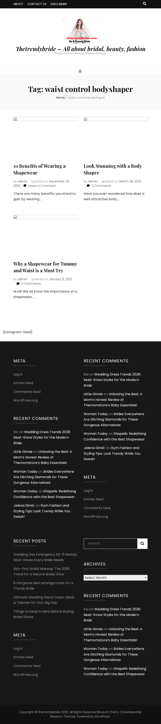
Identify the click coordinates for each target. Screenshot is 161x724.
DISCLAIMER (59, 4)
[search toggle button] (144, 4)
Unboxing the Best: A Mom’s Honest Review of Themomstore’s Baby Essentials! (42, 457)
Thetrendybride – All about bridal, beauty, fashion (80, 49)
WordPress (102, 716)
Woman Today (25, 471)
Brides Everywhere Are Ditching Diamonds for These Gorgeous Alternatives (43, 477)
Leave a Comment (42, 186)
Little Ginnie (22, 451)
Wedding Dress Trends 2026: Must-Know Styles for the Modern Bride (42, 437)
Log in (18, 374)
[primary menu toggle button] (81, 71)
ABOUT (18, 4)
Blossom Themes (62, 716)
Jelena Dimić (24, 505)
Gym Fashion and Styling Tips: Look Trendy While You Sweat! (41, 511)
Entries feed (23, 383)
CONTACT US (37, 4)
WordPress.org (25, 400)
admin (22, 181)
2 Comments (101, 186)
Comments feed (26, 391)
